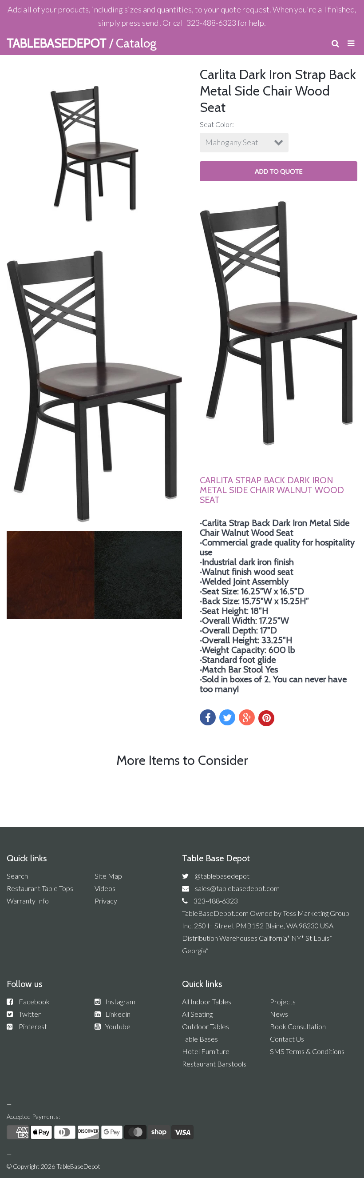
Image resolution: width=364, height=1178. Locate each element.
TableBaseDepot (78, 1166)
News (279, 1014)
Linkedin (118, 1014)
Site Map (108, 876)
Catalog (136, 43)
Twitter (30, 1014)
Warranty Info (28, 900)
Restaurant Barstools (214, 1063)
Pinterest (33, 1026)
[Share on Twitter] (227, 717)
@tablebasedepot (221, 876)
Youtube (118, 1026)
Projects (283, 1001)
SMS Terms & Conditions (307, 1051)
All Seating (197, 1014)
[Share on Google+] (247, 717)
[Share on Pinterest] (266, 718)
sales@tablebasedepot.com (237, 888)
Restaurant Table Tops (40, 888)
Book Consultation (298, 1026)
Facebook (34, 1001)
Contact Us (287, 1039)
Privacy (106, 900)
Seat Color (216, 124)
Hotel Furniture (205, 1051)
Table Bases (200, 1039)
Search (17, 876)
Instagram (120, 1001)
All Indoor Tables (206, 1001)
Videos (105, 888)
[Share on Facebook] (208, 717)
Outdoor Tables (205, 1026)
